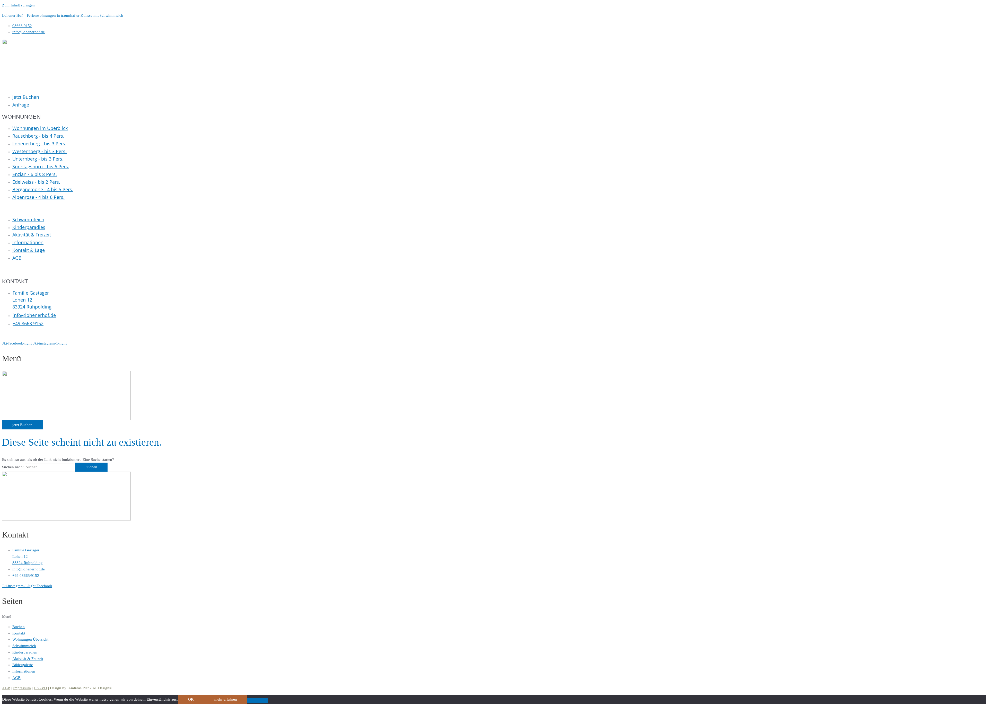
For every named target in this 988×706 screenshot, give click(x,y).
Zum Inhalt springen (18, 5)
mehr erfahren (225, 699)
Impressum (22, 688)
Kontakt (18, 633)
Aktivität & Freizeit (27, 659)
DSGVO (40, 688)
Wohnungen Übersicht (30, 639)
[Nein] (257, 700)
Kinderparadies (24, 652)
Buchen (18, 627)
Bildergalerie (22, 665)
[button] (494, 616)
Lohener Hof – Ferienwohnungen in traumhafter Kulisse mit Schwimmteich (62, 15)
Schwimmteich (24, 646)
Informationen (23, 671)
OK (191, 699)
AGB (16, 678)
